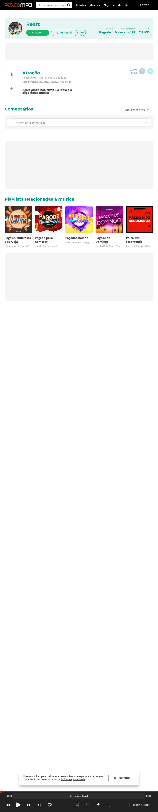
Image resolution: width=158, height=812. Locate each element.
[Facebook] (142, 71)
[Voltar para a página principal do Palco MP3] (19, 5)
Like (50, 805)
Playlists (108, 5)
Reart (33, 24)
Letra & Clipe (141, 805)
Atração (75, 796)
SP (133, 32)
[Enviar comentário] (147, 122)
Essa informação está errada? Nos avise (46, 82)
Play (18, 805)
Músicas (95, 5)
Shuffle (77, 805)
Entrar (144, 5)
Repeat (88, 805)
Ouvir (39, 32)
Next (29, 805)
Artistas (81, 5)
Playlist (108, 805)
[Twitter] (150, 71)
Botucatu (122, 32)
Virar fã (66, 32)
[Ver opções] (83, 33)
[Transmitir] (119, 805)
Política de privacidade (73, 779)
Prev (8, 805)
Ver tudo (61, 78)
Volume (39, 805)
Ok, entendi (122, 778)
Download (98, 805)
